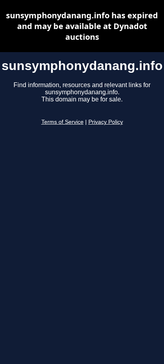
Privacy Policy (105, 122)
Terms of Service (62, 122)
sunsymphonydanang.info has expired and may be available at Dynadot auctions (82, 26)
